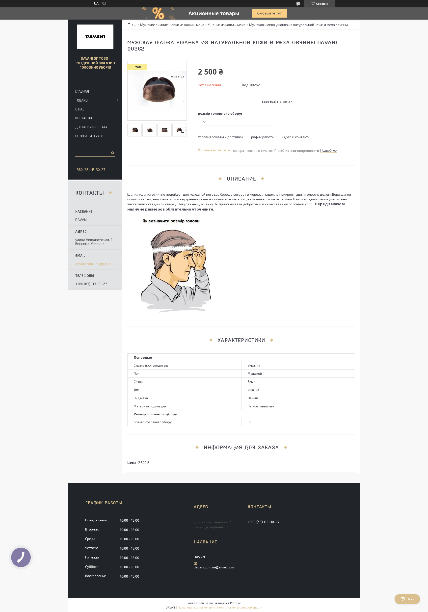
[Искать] (112, 153)
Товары (81, 100)
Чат (411, 599)
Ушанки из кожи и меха (226, 25)
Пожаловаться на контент (196, 607)
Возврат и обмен (89, 136)
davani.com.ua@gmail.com (95, 264)
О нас (79, 109)
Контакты (83, 118)
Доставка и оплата (91, 127)
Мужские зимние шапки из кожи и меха (172, 25)
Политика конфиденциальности (239, 607)
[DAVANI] (95, 37)
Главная (82, 91)
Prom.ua (235, 603)
